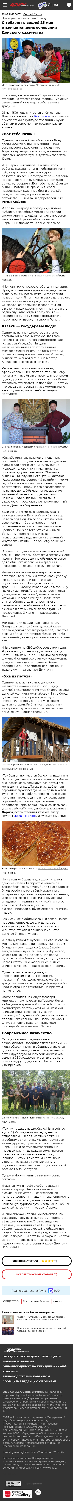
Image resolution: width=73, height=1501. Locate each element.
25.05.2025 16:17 (11, 14)
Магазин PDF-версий (18, 1361)
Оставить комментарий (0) (36, 1274)
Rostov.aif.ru (42, 116)
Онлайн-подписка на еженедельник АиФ (34, 1366)
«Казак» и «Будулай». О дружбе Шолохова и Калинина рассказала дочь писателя (41, 1318)
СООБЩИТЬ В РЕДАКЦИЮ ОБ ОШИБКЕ (29, 1381)
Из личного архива (48, 868)
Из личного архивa (47, 275)
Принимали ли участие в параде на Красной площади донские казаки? (41, 1329)
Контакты (10, 1371)
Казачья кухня (25, 816)
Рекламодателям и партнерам (26, 1376)
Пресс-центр (51, 1356)
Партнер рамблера (33, 1484)
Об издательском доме (21, 1356)
